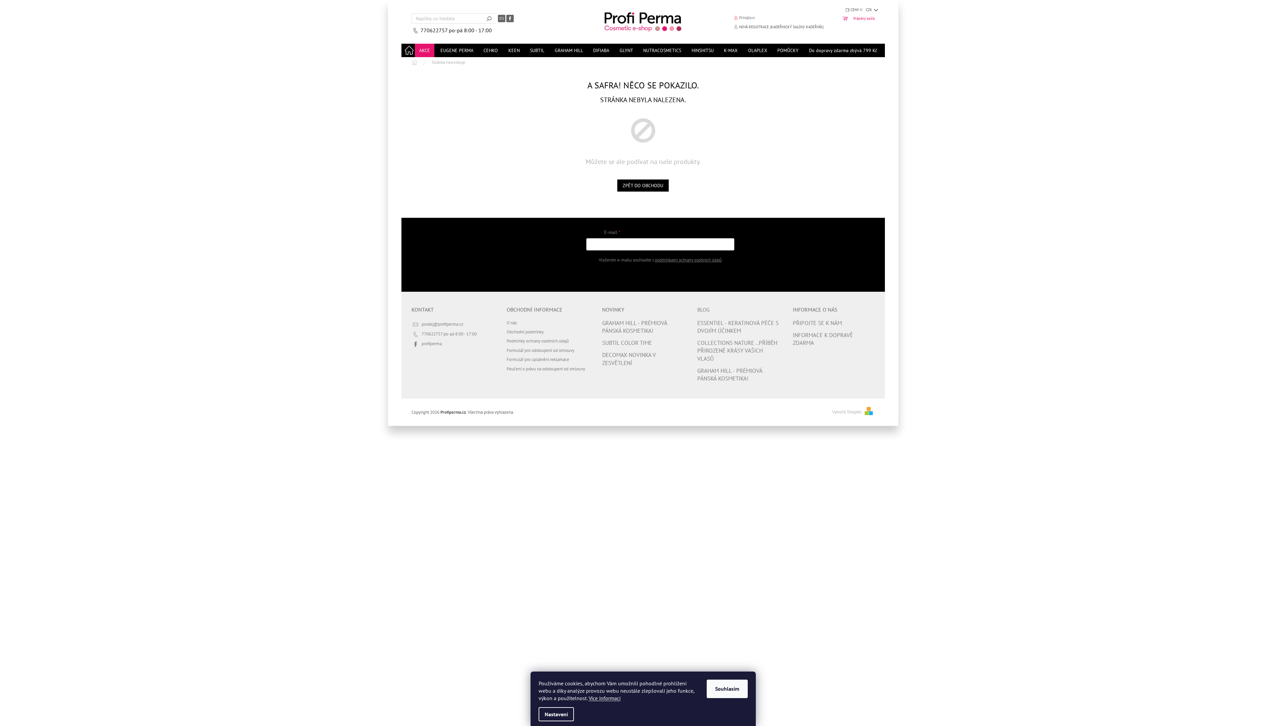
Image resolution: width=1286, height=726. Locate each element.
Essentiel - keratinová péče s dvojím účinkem (738, 326)
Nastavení (556, 714)
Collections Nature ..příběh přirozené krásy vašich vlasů (737, 350)
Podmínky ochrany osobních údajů (538, 341)
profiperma (432, 343)
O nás (512, 322)
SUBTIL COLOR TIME (627, 343)
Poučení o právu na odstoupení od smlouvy (546, 368)
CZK (869, 9)
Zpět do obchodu (643, 186)
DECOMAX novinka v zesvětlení (629, 358)
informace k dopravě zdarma (823, 339)
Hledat (489, 18)
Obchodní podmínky (525, 331)
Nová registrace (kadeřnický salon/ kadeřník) (781, 27)
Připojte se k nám (817, 323)
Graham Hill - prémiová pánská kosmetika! (634, 326)
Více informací (605, 698)
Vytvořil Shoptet (846, 411)
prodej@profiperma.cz (442, 324)
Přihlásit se (660, 277)
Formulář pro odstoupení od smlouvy (540, 350)
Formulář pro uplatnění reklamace (538, 359)
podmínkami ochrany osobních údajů (688, 260)
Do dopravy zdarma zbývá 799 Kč (843, 50)
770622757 (435, 30)
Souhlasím (727, 688)
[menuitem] (424, 50)
